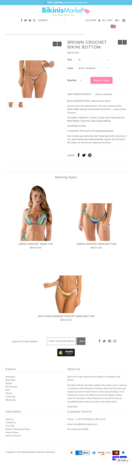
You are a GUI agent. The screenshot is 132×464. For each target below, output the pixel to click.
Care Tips (10, 426)
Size (69, 59)
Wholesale (10, 400)
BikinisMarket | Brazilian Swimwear (39, 452)
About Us (10, 419)
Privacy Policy (12, 432)
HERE (85, 429)
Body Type (10, 380)
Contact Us (11, 422)
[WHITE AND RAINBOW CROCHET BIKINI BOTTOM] (66, 284)
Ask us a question (103, 94)
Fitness (9, 393)
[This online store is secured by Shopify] (66, 355)
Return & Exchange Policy (18, 429)
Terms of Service (13, 436)
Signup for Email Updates (24, 341)
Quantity (71, 80)
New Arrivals (11, 387)
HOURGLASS (20, 35)
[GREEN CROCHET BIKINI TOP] (36, 212)
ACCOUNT (91, 20)
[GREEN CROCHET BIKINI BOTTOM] (96, 212)
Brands (9, 383)
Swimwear (10, 377)
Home (9, 35)
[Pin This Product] (90, 155)
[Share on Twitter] (84, 155)
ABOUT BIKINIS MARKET (79, 94)
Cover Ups (10, 396)
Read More (72, 407)
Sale (8, 390)
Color (70, 68)
